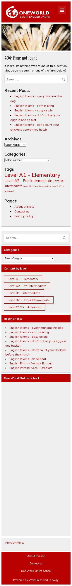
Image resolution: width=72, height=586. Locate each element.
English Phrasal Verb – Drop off (30, 368)
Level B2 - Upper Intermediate (37, 186)
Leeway (53, 580)
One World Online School (36, 571)
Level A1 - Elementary (32, 174)
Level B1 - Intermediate (24, 293)
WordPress (35, 580)
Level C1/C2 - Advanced (25, 307)
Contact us (21, 211)
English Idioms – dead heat (27, 359)
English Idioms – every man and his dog (36, 327)
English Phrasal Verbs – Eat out (30, 363)
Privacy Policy (24, 216)
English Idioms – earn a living (34, 106)
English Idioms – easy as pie (33, 110)
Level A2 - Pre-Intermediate (28, 180)
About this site (24, 206)
